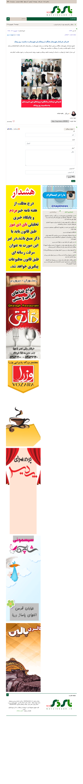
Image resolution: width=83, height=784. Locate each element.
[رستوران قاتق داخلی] (23, 315)
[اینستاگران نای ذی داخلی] (59, 197)
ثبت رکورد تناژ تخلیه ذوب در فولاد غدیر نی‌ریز (63, 242)
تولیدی (71, 118)
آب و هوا (26, 1)
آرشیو (30, 1)
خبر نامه (40, 1)
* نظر (73, 148)
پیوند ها (35, 1)
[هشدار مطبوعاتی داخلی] (23, 228)
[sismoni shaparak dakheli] (23, 578)
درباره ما (12, 1)
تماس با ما (46, 1)
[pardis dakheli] (23, 491)
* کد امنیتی (72, 168)
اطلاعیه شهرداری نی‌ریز (69, 232)
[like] (11, 121)
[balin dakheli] (23, 657)
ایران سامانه (20, 710)
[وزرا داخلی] (23, 403)
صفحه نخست (73, 34)
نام (74, 131)
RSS (8, 1)
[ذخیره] (12, 35)
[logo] (59, 10)
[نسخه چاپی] (8, 35)
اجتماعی (66, 34)
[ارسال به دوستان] (10, 35)
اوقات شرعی (19, 1)
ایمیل (73, 139)
